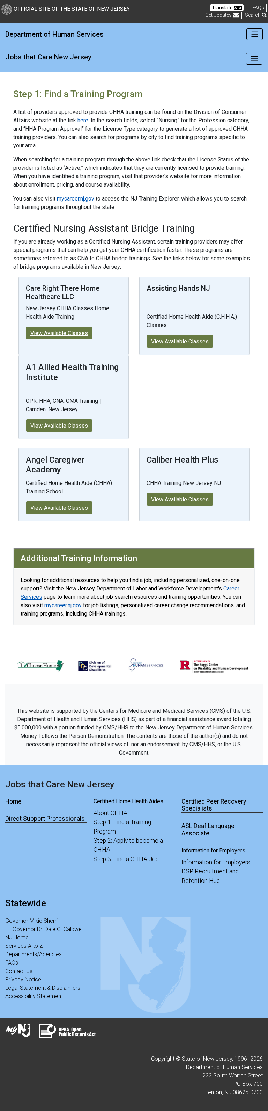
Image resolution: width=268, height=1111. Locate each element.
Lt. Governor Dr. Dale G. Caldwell (44, 929)
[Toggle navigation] (254, 34)
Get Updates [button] (219, 15)
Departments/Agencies (33, 954)
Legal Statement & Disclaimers (42, 988)
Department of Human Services (54, 34)
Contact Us (18, 971)
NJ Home (17, 937)
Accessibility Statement (34, 996)
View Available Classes (59, 333)
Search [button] (253, 15)
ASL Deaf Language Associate (207, 829)
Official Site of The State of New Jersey (72, 9)
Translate (223, 7)
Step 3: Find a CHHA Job (126, 859)
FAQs (11, 962)
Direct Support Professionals (45, 818)
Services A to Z (24, 946)
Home (13, 801)
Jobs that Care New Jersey (48, 57)
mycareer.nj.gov (75, 198)
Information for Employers (215, 862)
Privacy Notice (23, 979)
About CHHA (110, 812)
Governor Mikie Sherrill (32, 920)
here (82, 120)
